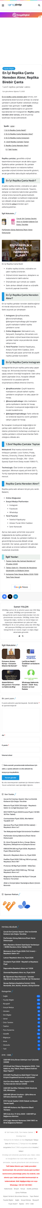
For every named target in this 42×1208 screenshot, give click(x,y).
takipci (21, 1151)
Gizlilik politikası (32, 1189)
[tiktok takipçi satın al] (21, 15)
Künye (23, 1189)
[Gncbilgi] (15, 5)
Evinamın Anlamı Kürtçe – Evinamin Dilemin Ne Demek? (9, 663)
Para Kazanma (8, 1030)
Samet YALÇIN (21, 607)
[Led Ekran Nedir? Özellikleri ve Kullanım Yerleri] (31, 654)
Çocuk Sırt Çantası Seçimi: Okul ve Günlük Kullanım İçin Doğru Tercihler (27, 222)
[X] (22, 636)
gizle (12, 126)
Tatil (4, 1049)
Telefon (6, 1026)
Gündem (6, 1011)
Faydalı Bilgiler (9, 68)
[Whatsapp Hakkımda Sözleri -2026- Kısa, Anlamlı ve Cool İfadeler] (31, 675)
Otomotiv (6, 1045)
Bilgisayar (6, 1037)
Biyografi (6, 1004)
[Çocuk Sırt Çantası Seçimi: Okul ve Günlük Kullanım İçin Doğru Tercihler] (8, 221)
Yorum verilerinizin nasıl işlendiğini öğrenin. (17, 785)
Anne (5, 1041)
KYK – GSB (29, 1204)
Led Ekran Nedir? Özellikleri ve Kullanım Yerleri (31, 663)
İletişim (16, 1189)
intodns (35, 1147)
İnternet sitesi (7, 755)
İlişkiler (21, 1204)
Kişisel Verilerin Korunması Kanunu (15, 1196)
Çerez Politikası (21, 1192)
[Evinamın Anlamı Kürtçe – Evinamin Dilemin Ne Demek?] (11, 654)
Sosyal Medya (8, 1007)
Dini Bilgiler (7, 1015)
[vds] (9, 912)
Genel (5, 1019)
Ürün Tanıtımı (8, 1022)
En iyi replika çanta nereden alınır (14, 97)
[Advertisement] (21, 41)
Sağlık (5, 996)
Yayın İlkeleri (34, 1196)
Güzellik (6, 1034)
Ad (3, 735)
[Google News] (21, 587)
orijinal (14, 204)
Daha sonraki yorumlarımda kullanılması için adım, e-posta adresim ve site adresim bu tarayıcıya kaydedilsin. (19, 768)
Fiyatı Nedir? (13, 1204)
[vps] (24, 912)
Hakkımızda (8, 1189)
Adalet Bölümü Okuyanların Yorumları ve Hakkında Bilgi (11, 684)
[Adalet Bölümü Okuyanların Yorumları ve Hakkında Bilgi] (11, 675)
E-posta (5, 745)
